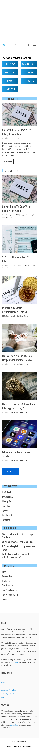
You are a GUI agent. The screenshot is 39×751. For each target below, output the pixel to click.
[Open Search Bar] (27, 45)
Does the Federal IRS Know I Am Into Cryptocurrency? (18, 406)
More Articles (10, 471)
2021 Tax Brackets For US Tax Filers (17, 259)
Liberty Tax (10, 72)
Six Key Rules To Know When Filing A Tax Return (16, 132)
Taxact (10, 80)
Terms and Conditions (14, 746)
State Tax (6, 581)
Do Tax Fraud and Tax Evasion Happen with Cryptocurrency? (17, 358)
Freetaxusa (29, 80)
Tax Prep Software (10, 594)
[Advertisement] (19, 20)
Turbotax (28, 72)
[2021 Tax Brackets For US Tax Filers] (19, 251)
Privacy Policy (27, 746)
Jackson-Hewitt (29, 63)
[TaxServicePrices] (10, 45)
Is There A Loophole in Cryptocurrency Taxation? (15, 310)
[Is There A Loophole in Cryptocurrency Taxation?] (19, 302)
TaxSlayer (10, 89)
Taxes (11, 217)
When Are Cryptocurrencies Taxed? (16, 454)
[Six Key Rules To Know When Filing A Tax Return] (19, 124)
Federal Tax (28, 215)
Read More (8, 161)
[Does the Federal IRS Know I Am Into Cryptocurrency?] (19, 398)
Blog (21, 215)
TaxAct (5, 510)
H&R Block (10, 63)
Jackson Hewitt (8, 497)
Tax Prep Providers (10, 590)
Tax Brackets (7, 585)
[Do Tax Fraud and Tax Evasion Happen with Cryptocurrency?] (19, 350)
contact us (14, 662)
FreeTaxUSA (7, 515)
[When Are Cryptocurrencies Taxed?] (19, 446)
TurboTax (6, 506)
